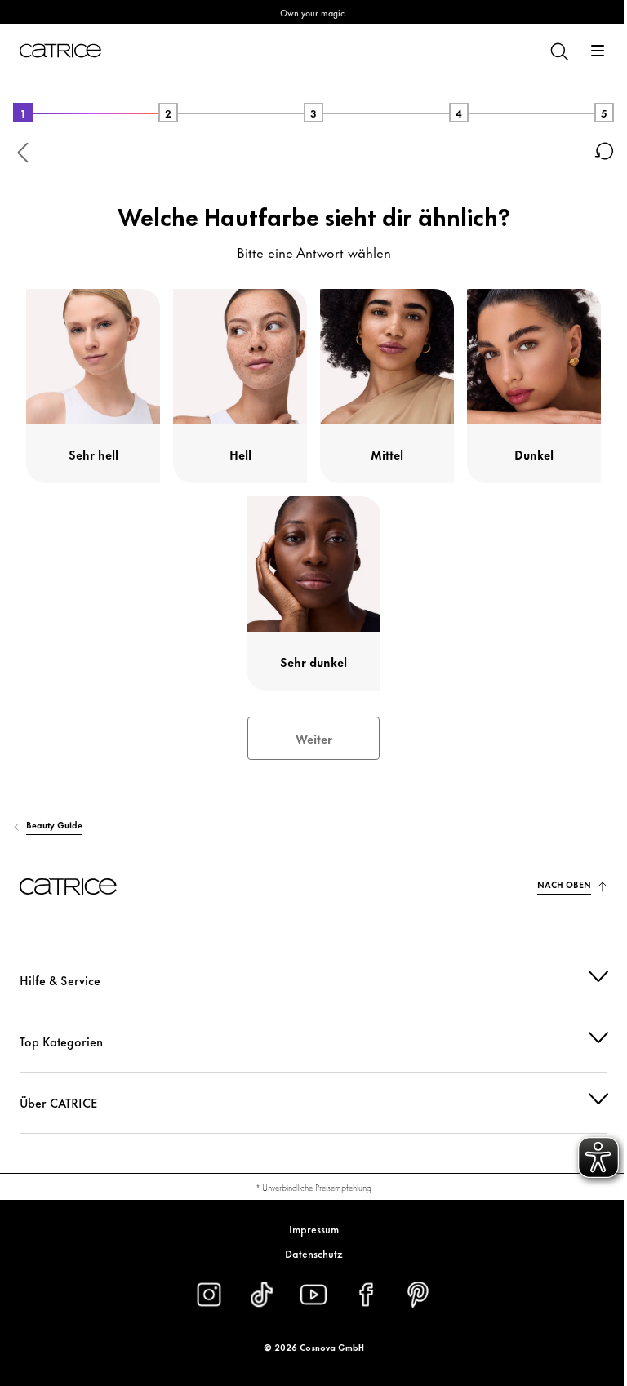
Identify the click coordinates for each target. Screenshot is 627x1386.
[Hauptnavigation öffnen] (597, 50)
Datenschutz (307, 1253)
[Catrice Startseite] (60, 50)
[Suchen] (558, 50)
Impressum (307, 1228)
